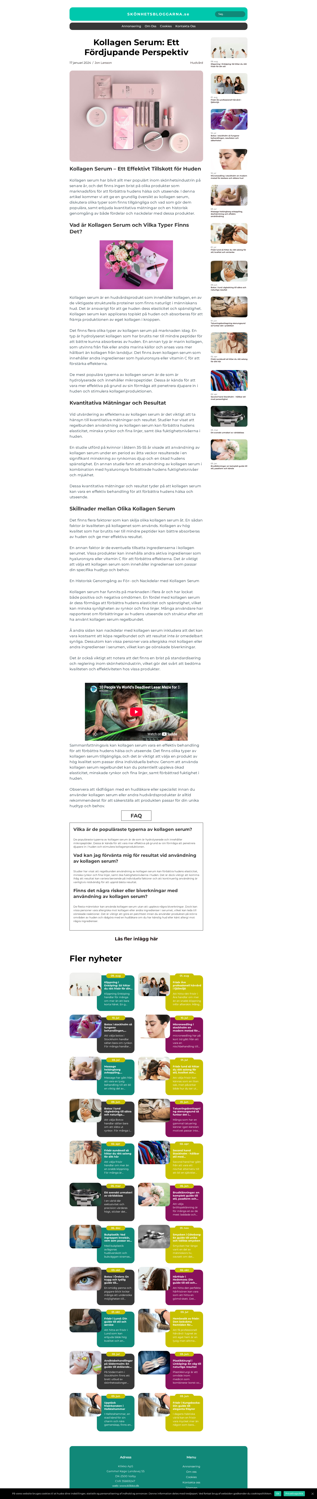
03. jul (116, 1060)
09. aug (116, 975)
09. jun (115, 1102)
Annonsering (131, 26)
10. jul (115, 1017)
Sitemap (191, 1487)
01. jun (184, 1102)
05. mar (116, 1186)
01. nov (184, 1228)
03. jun (184, 1354)
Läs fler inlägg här (136, 939)
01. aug (184, 975)
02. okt (184, 1270)
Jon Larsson (103, 62)
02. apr (115, 1143)
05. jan (184, 1186)
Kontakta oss (185, 26)
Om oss (150, 26)
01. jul (184, 1060)
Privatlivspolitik (294, 1493)
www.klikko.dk (129, 1485)
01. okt (116, 1312)
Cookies (166, 26)
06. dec (116, 1228)
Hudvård (196, 62)
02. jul (116, 1354)
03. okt (115, 1270)
